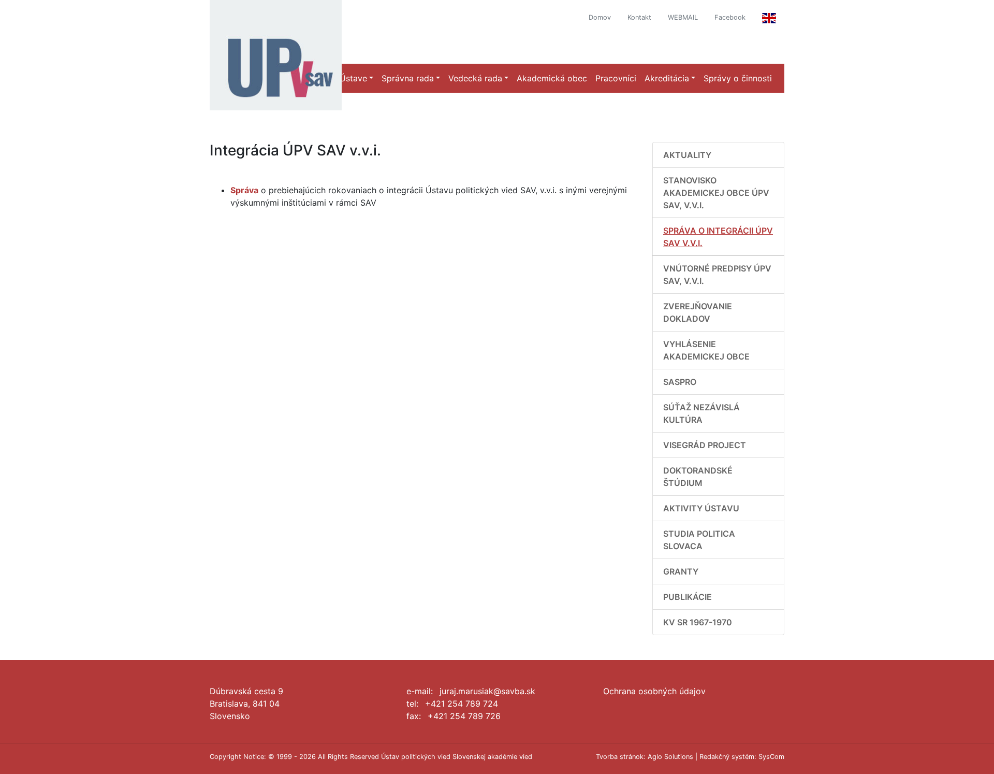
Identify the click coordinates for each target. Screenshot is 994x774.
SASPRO (679, 382)
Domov (600, 17)
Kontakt (639, 17)
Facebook (730, 17)
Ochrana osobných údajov (654, 691)
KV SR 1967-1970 (697, 622)
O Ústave (349, 78)
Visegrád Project (704, 445)
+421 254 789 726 (464, 716)
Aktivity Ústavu (701, 508)
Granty (680, 571)
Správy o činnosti (738, 78)
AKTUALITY (687, 155)
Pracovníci (615, 78)
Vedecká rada (475, 78)
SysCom (771, 757)
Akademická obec (552, 78)
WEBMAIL (683, 17)
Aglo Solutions (670, 757)
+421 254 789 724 (461, 703)
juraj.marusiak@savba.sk (487, 691)
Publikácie (687, 597)
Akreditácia (667, 78)
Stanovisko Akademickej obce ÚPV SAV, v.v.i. (716, 192)
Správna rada (408, 78)
